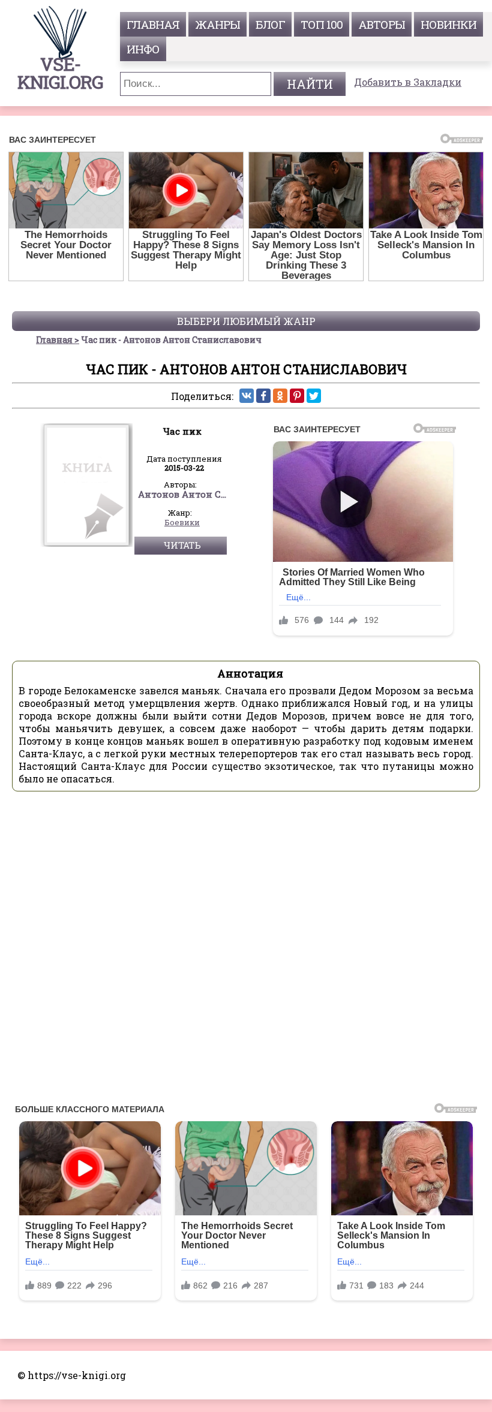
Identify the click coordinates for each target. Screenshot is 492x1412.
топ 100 (322, 24)
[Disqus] (246, 951)
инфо (143, 48)
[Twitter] (314, 396)
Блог (270, 24)
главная (153, 24)
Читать (182, 545)
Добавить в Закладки (407, 82)
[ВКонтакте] (246, 396)
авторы (381, 24)
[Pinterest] (297, 396)
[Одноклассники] (280, 396)
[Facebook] (263, 396)
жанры (217, 24)
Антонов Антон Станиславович (182, 494)
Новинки (448, 24)
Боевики (182, 523)
